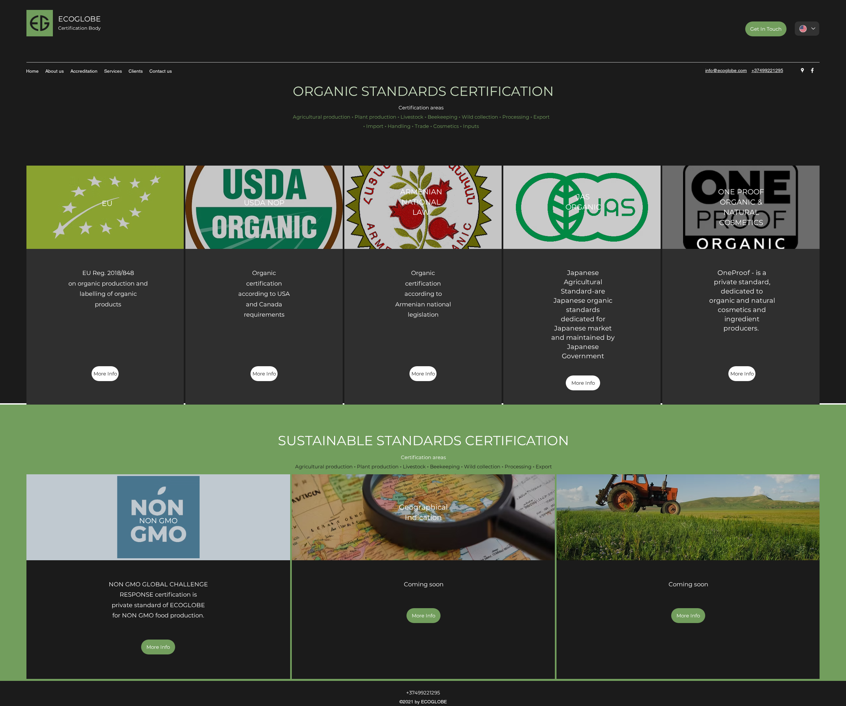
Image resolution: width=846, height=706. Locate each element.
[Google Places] (802, 70)
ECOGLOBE (79, 19)
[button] (423, 615)
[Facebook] (812, 70)
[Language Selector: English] (807, 28)
